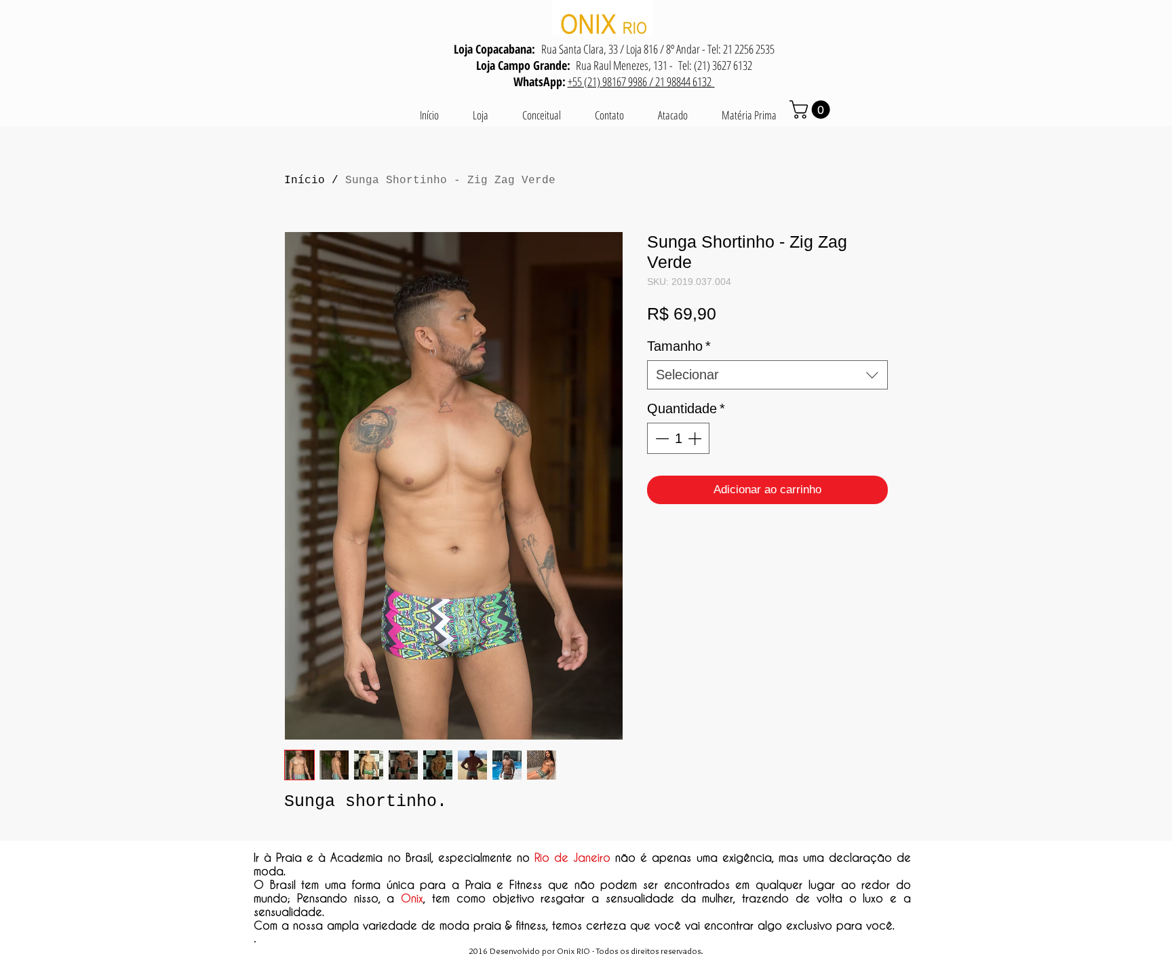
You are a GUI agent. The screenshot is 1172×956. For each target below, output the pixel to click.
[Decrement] (660, 438)
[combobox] (767, 374)
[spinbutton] (678, 438)
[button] (811, 109)
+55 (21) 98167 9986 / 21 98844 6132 (641, 81)
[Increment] (695, 438)
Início (304, 180)
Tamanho (679, 346)
